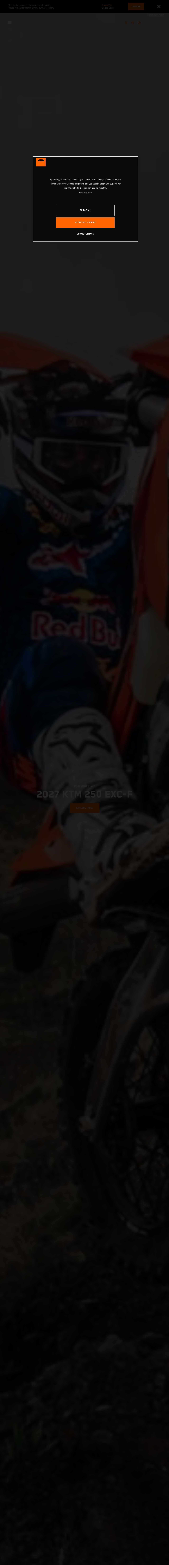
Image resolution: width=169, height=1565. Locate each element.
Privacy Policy (83, 192)
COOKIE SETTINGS (85, 234)
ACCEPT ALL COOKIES (85, 223)
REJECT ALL (85, 210)
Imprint (90, 192)
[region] (85, 198)
